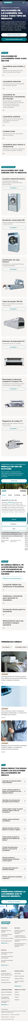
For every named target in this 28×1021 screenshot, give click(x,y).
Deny (14, 528)
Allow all (14, 519)
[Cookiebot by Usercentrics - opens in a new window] (20, 491)
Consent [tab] (4, 495)
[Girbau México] (8, 2)
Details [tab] (10, 495)
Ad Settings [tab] (17, 495)
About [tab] (24, 495)
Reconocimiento (5, 472)
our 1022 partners (10, 502)
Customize (13, 524)
